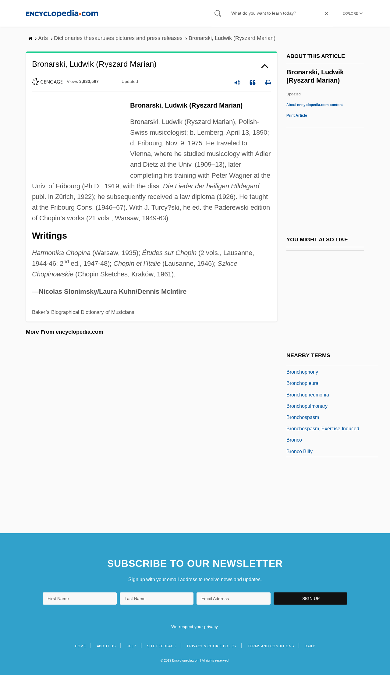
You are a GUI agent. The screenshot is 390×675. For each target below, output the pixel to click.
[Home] (62, 13)
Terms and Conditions (271, 646)
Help (131, 646)
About (314, 105)
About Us (106, 646)
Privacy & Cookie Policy (212, 646)
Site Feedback (161, 646)
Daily (310, 646)
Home (80, 646)
